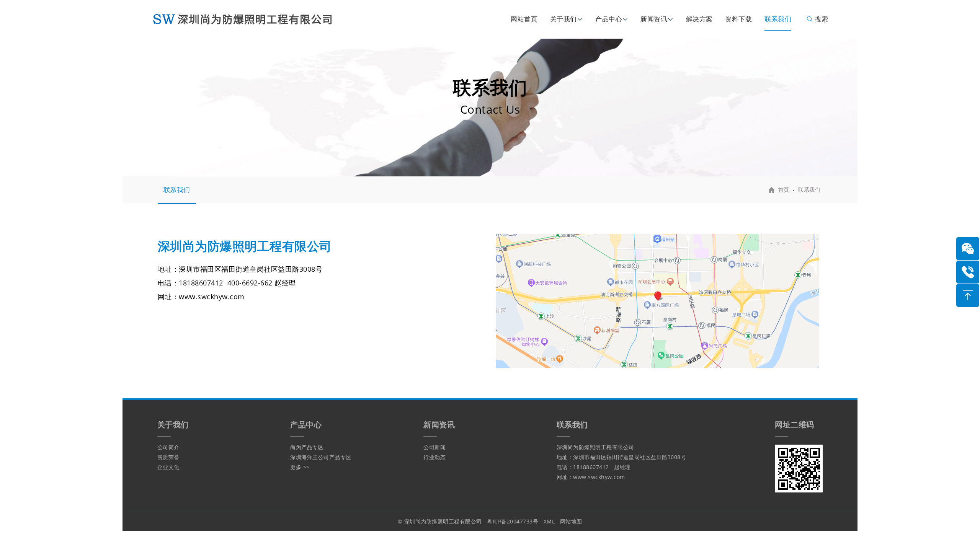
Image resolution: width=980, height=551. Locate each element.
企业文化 (168, 467)
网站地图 (571, 521)
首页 (783, 189)
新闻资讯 (653, 19)
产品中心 (608, 19)
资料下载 (738, 19)
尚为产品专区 (306, 447)
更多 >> (300, 467)
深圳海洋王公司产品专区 (320, 457)
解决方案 (699, 19)
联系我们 (777, 19)
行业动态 (434, 457)
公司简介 (168, 447)
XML (549, 521)
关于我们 (563, 19)
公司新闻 (434, 447)
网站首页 (524, 19)
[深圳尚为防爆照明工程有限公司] (251, 18)
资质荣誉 (168, 457)
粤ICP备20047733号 (512, 521)
